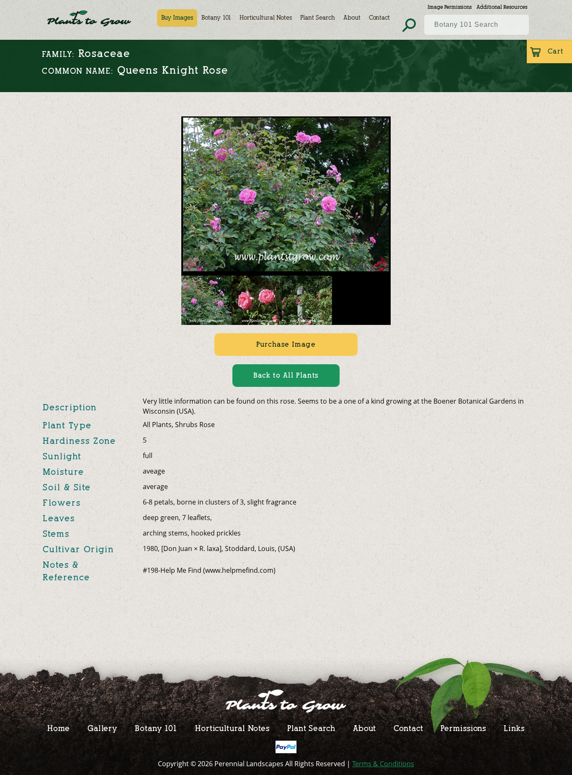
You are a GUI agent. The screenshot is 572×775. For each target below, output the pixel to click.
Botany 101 (216, 18)
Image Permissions (450, 7)
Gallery (102, 728)
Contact (379, 18)
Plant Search (317, 18)
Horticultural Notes (266, 18)
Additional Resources (502, 7)
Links (514, 728)
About (352, 18)
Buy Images (177, 18)
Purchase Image (285, 344)
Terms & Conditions (383, 763)
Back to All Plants (286, 375)
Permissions (463, 728)
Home (58, 728)
